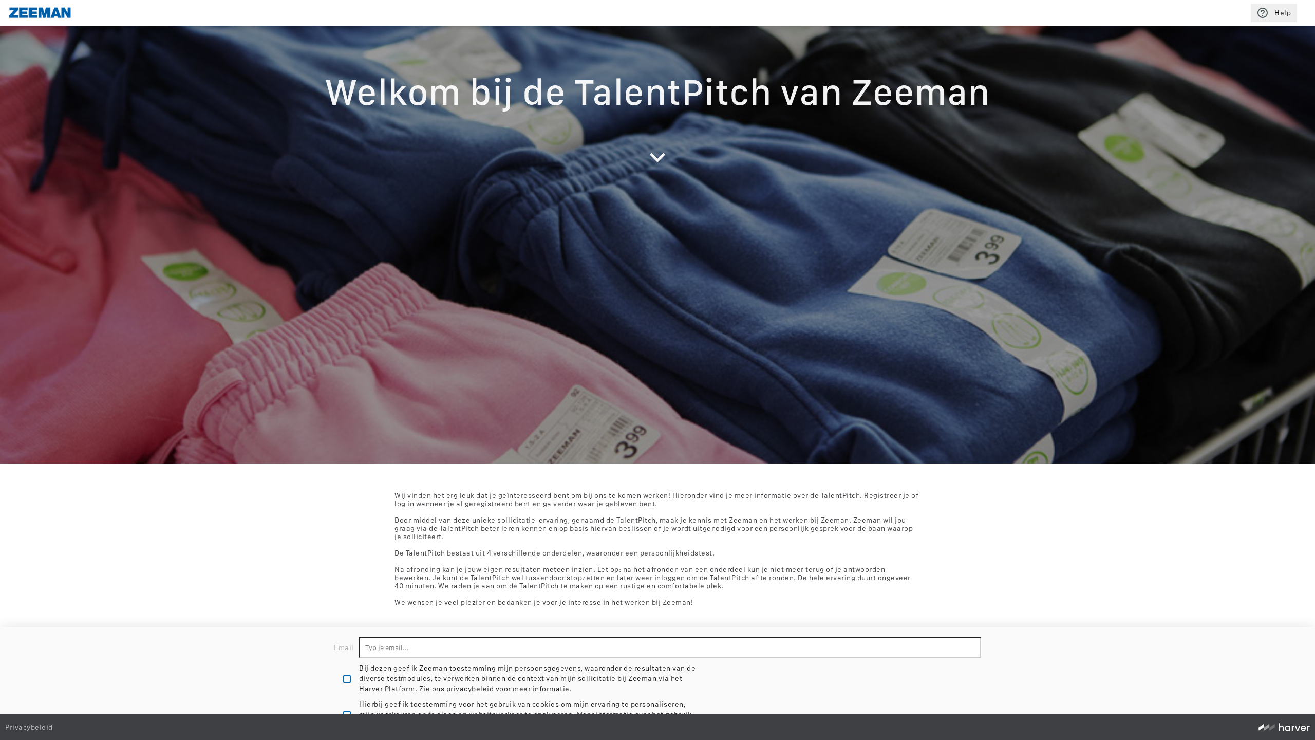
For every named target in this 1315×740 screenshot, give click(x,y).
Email (344, 647)
